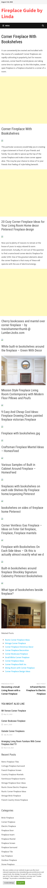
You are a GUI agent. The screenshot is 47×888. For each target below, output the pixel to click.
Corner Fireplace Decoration (17, 650)
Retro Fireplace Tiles (10, 761)
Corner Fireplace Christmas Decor (19, 646)
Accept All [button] (21, 883)
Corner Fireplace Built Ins (15, 664)
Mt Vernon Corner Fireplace (13, 710)
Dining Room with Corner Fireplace (20, 667)
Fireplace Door (7, 830)
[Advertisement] (23, 100)
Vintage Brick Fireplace (11, 795)
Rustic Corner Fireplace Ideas (17, 639)
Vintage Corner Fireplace (15, 643)
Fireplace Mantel (8, 839)
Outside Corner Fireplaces (13, 731)
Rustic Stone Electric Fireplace (14, 787)
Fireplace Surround (9, 847)
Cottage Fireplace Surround (13, 766)
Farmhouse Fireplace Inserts (13, 778)
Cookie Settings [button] (9, 883)
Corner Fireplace (8, 822)
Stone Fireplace (7, 864)
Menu (7, 25)
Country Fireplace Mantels (12, 774)
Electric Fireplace (8, 826)
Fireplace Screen (8, 843)
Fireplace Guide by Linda (22, 13)
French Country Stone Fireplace (14, 800)
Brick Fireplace (7, 817)
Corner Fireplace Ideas (14, 660)
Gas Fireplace (7, 856)
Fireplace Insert (7, 834)
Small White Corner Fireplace (17, 657)
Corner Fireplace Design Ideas (17, 671)
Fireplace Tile (7, 851)
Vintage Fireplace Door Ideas (13, 783)
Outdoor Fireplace (9, 860)
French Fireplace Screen (11, 770)
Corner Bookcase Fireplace (16, 653)
